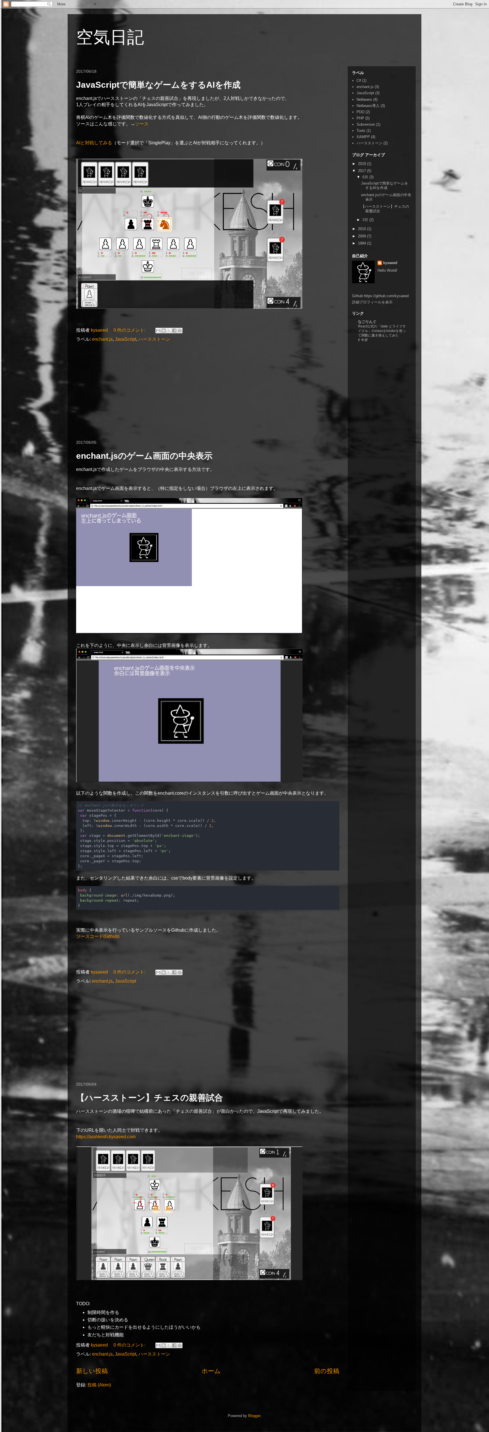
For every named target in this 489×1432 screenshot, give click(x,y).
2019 (362, 164)
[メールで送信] (158, 330)
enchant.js (102, 339)
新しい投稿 (92, 1371)
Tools (361, 130)
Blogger (254, 1416)
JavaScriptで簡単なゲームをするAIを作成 (158, 84)
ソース (142, 123)
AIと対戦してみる (94, 142)
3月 (366, 220)
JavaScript (125, 339)
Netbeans (364, 99)
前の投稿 (326, 1371)
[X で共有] (169, 330)
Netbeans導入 (368, 106)
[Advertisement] (207, 391)
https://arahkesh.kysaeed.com (106, 1136)
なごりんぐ (367, 322)
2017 (362, 171)
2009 (362, 236)
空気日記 (110, 37)
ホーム (211, 1371)
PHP (360, 118)
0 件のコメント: (130, 330)
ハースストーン (154, 339)
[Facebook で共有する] (174, 330)
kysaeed (390, 263)
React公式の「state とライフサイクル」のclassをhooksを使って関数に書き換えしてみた (382, 330)
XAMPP (363, 137)
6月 (366, 177)
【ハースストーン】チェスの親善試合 (149, 1097)
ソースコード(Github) (97, 936)
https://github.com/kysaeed (386, 296)
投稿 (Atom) (99, 1384)
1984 (362, 243)
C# (359, 80)
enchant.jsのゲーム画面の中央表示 (144, 455)
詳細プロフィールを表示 (372, 302)
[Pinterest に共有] (180, 330)
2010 (362, 229)
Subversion (366, 124)
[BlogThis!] (163, 330)
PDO (360, 112)
